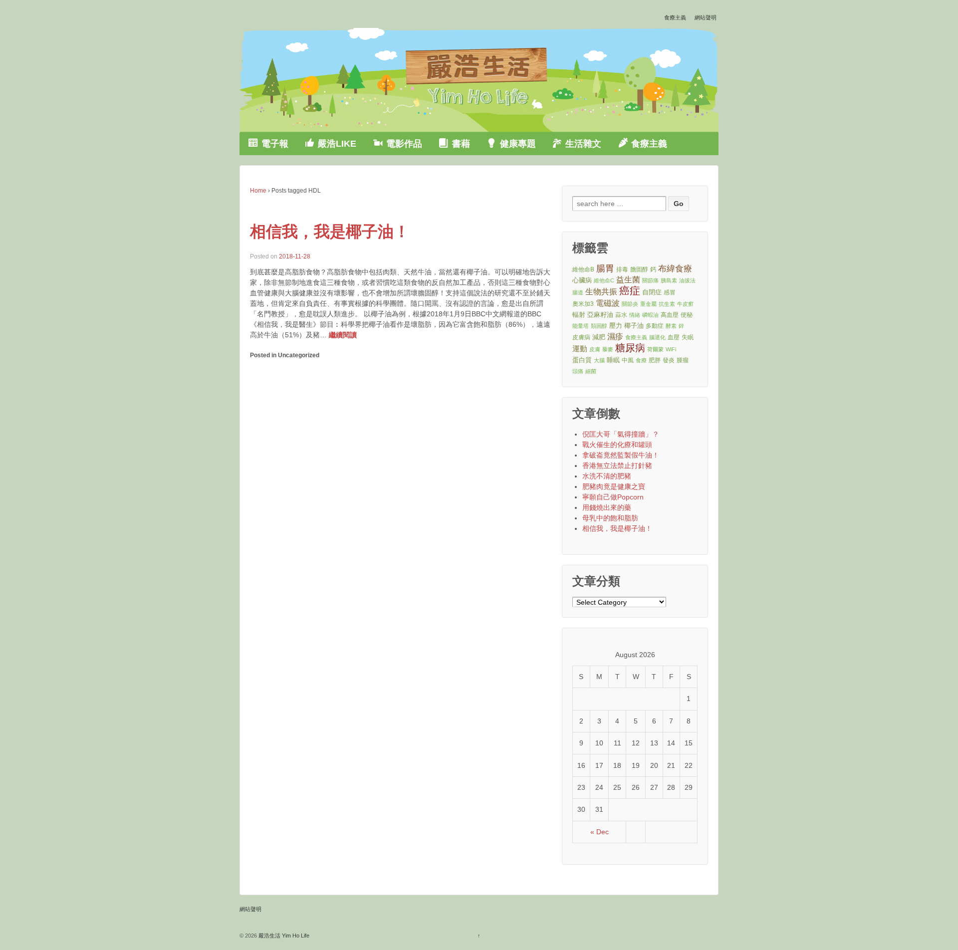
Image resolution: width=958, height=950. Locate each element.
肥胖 (655, 360)
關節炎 (630, 304)
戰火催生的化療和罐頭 (617, 445)
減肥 (598, 337)
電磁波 (608, 303)
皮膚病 (581, 337)
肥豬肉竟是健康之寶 (613, 486)
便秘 (687, 314)
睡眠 (613, 360)
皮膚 (594, 349)
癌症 (629, 291)
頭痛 (577, 371)
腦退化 (657, 337)
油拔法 (687, 280)
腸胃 (605, 268)
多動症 (655, 325)
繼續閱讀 (343, 335)
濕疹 (615, 336)
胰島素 (669, 280)
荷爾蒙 (655, 349)
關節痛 (650, 280)
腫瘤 (683, 360)
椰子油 (634, 325)
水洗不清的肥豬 (606, 476)
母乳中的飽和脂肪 (610, 518)
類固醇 (599, 326)
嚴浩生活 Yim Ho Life (283, 936)
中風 (628, 360)
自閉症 (652, 292)
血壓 (674, 337)
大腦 (599, 360)
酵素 (671, 326)
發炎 (669, 360)
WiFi (671, 349)
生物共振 (601, 291)
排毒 (622, 269)
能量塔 (580, 326)
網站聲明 (706, 17)
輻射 (578, 314)
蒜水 (621, 314)
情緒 (634, 315)
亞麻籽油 (600, 314)
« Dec (599, 832)
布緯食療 (675, 268)
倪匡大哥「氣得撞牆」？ (620, 434)
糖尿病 (630, 348)
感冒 (670, 292)
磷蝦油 (650, 315)
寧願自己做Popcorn (613, 497)
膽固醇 (639, 269)
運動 (579, 348)
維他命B (583, 269)
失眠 (688, 337)
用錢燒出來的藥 (606, 507)
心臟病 (582, 280)
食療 (641, 360)
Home (258, 190)
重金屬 (648, 304)
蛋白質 (582, 360)
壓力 (615, 325)
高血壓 (670, 314)
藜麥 (607, 349)
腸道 (577, 292)
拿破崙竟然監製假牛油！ (620, 455)
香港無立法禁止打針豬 (617, 466)
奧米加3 (583, 303)
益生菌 (628, 279)
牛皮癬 (685, 304)
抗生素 (667, 304)
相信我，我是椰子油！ (330, 231)
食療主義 (675, 17)
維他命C (604, 280)
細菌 (590, 371)
